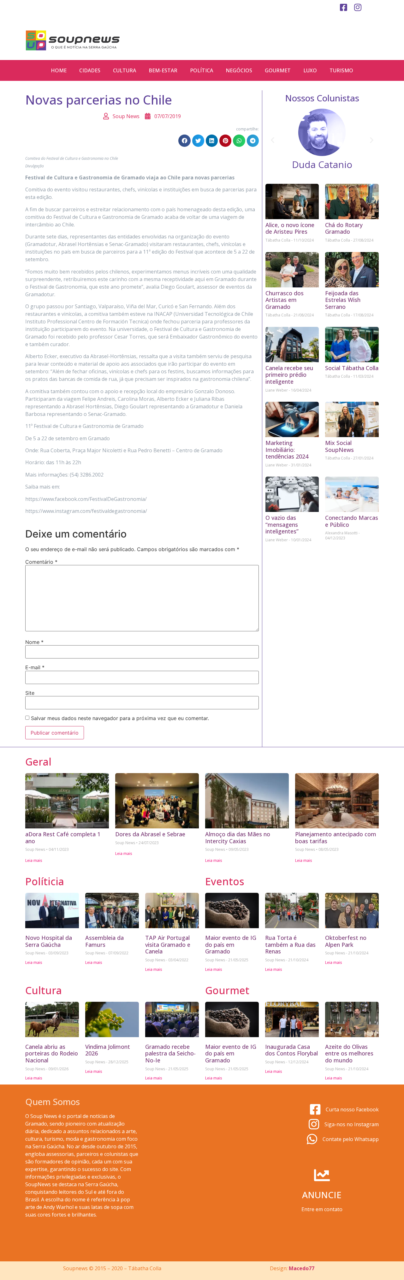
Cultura (124, 70)
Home (59, 70)
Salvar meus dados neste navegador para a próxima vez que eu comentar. (120, 718)
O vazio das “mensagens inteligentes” (282, 524)
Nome (34, 642)
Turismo (341, 70)
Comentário (41, 561)
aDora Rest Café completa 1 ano (62, 837)
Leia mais (33, 860)
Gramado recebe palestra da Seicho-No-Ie (170, 1053)
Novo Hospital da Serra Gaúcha (48, 941)
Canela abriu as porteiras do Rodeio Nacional (51, 1053)
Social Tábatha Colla (351, 368)
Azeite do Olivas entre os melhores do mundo (349, 1053)
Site (29, 692)
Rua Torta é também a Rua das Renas (290, 944)
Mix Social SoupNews (339, 446)
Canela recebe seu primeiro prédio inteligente (289, 374)
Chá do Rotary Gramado (344, 228)
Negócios (239, 70)
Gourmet (278, 70)
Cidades (89, 70)
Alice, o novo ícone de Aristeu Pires (289, 228)
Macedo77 (301, 1268)
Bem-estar (163, 70)
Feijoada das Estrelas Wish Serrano (342, 299)
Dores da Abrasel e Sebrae (150, 834)
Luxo (310, 70)
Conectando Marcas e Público (351, 521)
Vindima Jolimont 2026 (107, 1050)
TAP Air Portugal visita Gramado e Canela (167, 944)
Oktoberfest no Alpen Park (345, 941)
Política (201, 70)
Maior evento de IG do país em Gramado (230, 944)
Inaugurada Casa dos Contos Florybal (291, 1050)
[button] (184, 141)
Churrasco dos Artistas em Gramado (284, 299)
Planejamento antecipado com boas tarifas (335, 837)
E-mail (35, 667)
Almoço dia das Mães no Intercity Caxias (237, 837)
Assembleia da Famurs (104, 941)
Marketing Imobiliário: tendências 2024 (286, 449)
